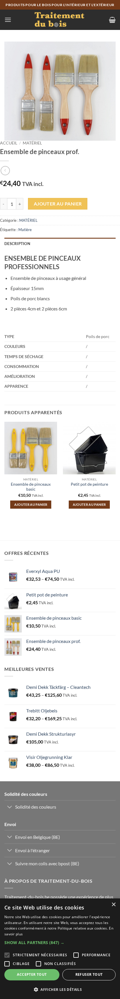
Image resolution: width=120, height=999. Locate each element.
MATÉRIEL (32, 143)
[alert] (60, 948)
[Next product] (5, 170)
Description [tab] (17, 243)
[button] (7, 19)
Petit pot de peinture (89, 484)
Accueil (8, 143)
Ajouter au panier (58, 203)
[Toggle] (9, 807)
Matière (25, 229)
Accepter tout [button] (32, 974)
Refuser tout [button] (89, 974)
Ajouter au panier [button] (30, 504)
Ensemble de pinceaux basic (31, 487)
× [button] (113, 905)
